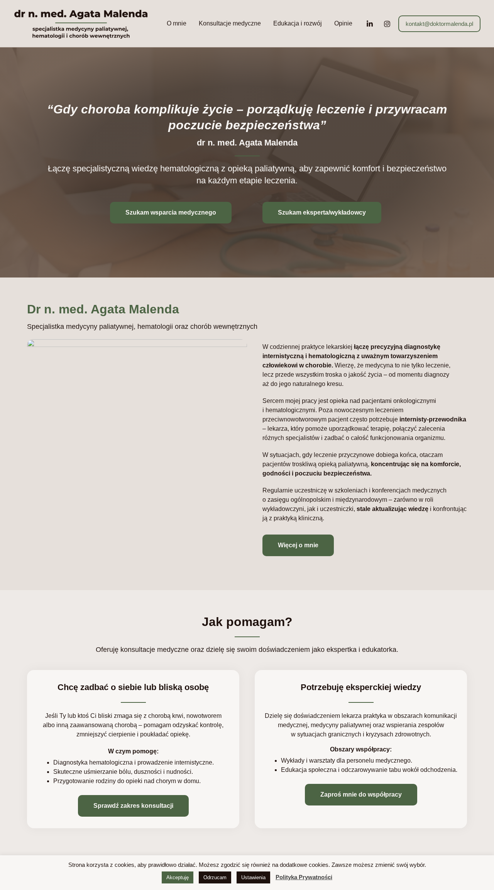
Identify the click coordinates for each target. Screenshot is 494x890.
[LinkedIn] (369, 23)
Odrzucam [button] (215, 877)
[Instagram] (387, 23)
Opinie (343, 23)
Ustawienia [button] (253, 877)
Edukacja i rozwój (297, 23)
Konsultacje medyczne (230, 23)
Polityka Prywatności (304, 877)
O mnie (176, 23)
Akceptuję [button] (177, 877)
